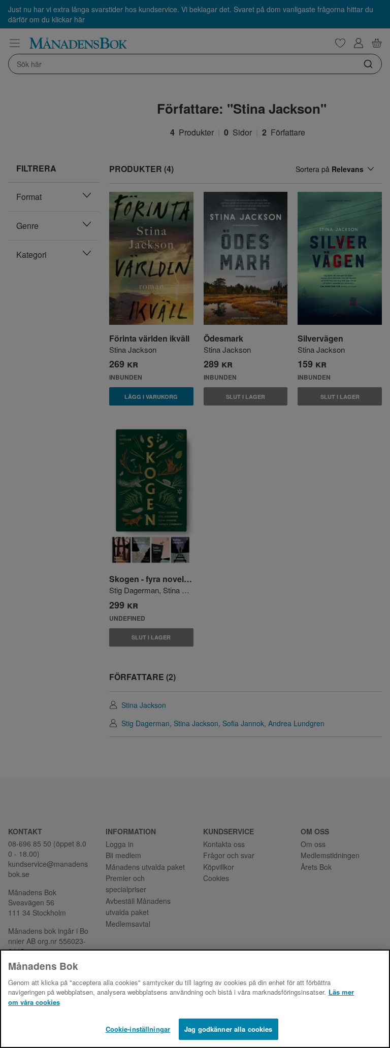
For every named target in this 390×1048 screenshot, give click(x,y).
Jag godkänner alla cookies (228, 1029)
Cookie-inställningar (138, 1029)
